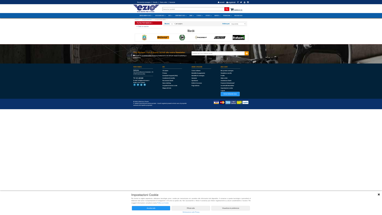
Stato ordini (163, 2)
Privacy (164, 73)
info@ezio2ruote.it (143, 80)
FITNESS (199, 15)
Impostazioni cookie (227, 88)
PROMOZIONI (226, 15)
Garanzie (172, 2)
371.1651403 (139, 78)
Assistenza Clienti (226, 80)
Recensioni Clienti (167, 80)
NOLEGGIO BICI (238, 15)
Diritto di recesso (196, 83)
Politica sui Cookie (163, 203)
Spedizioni (194, 80)
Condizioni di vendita (168, 78)
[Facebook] (237, 2)
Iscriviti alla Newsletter (227, 85)
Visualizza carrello (226, 73)
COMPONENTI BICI (180, 15)
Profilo (223, 75)
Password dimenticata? (228, 83)
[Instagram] (247, 2)
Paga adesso (195, 85)
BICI (170, 15)
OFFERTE (208, 15)
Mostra (167, 24)
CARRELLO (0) (238, 10)
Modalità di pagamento (198, 73)
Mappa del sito (166, 88)
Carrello (155, 2)
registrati (232, 2)
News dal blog (166, 83)
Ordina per (225, 24)
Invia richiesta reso (230, 94)
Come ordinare (195, 70)
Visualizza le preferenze (230, 208)
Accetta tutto (151, 208)
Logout (223, 90)
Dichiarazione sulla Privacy (191, 212)
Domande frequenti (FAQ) (170, 75)
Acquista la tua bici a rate (169, 85)
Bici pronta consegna (143, 2)
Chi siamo (165, 70)
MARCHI (217, 15)
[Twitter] (240, 2)
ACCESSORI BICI (160, 15)
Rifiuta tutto (191, 208)
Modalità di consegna (197, 75)
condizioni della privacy (149, 56)
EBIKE (191, 15)
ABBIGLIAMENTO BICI (145, 15)
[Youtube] (243, 2)
